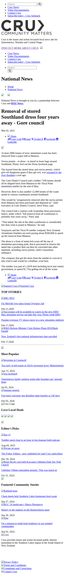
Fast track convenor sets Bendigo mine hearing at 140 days (30, 395)
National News (15, 89)
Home (11, 86)
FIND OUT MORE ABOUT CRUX (20, 48)
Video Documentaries (18, 10)
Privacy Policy (11, 562)
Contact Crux (14, 13)
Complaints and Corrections (18, 568)
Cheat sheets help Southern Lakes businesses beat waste (29, 496)
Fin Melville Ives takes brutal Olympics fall (22, 303)
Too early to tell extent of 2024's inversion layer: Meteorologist (32, 365)
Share (13, 136)
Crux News (13, 7)
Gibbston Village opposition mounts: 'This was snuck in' (29, 470)
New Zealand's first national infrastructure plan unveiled (29, 336)
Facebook (50, 139)
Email (28, 139)
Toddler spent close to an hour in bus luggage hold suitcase (30, 440)
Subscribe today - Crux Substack (24, 15)
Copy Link (16, 139)
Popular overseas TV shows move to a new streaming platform (32, 320)
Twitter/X (38, 139)
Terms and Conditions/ (15, 565)
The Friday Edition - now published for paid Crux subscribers (32, 453)
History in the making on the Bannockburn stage (25, 509)
